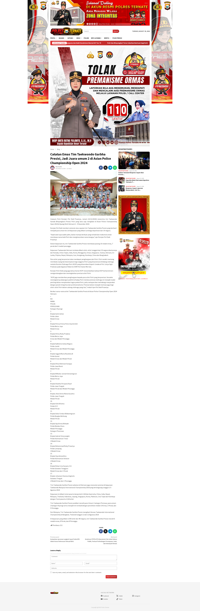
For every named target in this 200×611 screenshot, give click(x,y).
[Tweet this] (105, 168)
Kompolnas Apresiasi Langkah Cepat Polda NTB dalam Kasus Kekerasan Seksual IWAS (64, 539)
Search (116, 31)
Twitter (121, 596)
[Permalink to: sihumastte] (52, 167)
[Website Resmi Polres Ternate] (66, 31)
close (46, 1)
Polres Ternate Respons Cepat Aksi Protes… (131, 173)
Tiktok (120, 599)
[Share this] (101, 168)
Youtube (105, 599)
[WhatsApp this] (115, 168)
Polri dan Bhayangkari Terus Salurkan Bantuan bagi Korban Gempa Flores (94, 43)
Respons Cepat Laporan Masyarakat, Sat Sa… (134, 189)
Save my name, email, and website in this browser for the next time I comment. (77, 572)
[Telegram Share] (110, 168)
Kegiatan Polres (123, 171)
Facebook (106, 596)
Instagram (137, 596)
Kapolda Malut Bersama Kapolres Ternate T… (137, 181)
